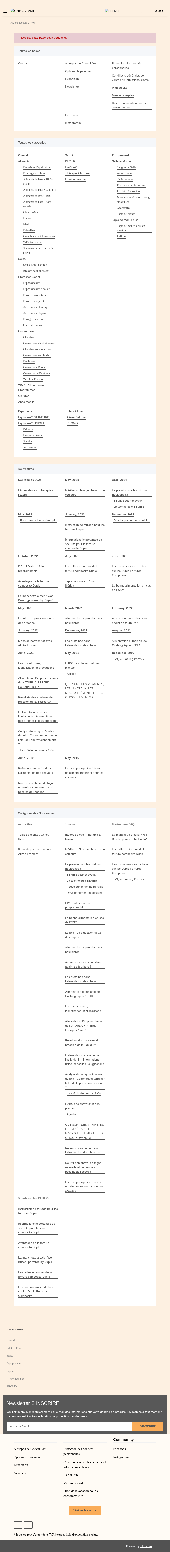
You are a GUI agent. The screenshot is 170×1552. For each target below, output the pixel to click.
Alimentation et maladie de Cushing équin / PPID (129, 643)
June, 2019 (26, 758)
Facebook (71, 115)
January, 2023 (75, 514)
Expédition (72, 78)
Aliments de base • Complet (39, 189)
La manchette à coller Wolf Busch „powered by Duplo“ (35, 598)
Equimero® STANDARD (33, 417)
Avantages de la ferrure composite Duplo (33, 583)
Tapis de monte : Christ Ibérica (80, 583)
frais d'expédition (77, 1534)
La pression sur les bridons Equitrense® (129, 492)
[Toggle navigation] (5, 9)
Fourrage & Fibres (34, 173)
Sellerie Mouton (122, 161)
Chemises (28, 337)
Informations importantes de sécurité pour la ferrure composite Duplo (83, 544)
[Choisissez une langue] (115, 11)
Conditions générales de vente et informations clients (130, 78)
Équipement (14, 1363)
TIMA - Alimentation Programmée (31, 387)
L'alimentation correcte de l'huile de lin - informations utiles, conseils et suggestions (37, 716)
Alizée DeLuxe (76, 417)
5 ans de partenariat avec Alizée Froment (35, 643)
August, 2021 (121, 630)
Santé (10, 1355)
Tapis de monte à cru (126, 220)
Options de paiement (78, 71)
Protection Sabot (29, 276)
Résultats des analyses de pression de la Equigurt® (35, 699)
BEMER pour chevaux (128, 500)
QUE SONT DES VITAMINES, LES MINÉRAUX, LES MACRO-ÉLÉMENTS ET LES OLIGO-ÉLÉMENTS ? (84, 690)
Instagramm (73, 122)
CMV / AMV (31, 212)
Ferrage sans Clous (34, 319)
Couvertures (26, 331)
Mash (26, 224)
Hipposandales (31, 283)
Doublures (29, 361)
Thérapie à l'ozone (77, 173)
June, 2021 (26, 653)
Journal (70, 824)
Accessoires (123, 207)
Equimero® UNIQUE (31, 423)
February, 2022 (122, 608)
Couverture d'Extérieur (36, 373)
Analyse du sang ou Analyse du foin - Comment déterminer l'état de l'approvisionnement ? (38, 737)
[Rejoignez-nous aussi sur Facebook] (18, 1525)
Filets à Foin (75, 411)
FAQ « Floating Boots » (129, 659)
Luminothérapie (75, 179)
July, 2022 (72, 556)
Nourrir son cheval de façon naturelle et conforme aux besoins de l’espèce (36, 787)
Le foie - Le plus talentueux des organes (36, 620)
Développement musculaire (131, 520)
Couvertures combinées (36, 355)
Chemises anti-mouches (37, 349)
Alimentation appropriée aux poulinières (83, 620)
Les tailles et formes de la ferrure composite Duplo (82, 568)
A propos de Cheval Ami (80, 63)
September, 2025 (29, 479)
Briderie (28, 429)
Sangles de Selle (126, 167)
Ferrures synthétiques (35, 295)
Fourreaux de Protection (131, 185)
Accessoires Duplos (34, 313)
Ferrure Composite (34, 301)
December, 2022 (123, 514)
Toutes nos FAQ (123, 824)
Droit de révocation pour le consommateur (129, 105)
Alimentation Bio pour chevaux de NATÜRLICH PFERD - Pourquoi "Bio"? (38, 682)
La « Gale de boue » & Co (37, 750)
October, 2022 (28, 556)
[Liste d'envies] (141, 11)
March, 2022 (73, 608)
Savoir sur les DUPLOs (34, 1198)
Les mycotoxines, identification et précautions (36, 665)
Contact (23, 63)
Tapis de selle (125, 179)
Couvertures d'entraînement (39, 343)
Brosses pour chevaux (36, 270)
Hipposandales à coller (36, 289)
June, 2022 (119, 556)
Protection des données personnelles (127, 65)
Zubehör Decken (33, 379)
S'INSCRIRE (148, 1426)
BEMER (70, 161)
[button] (99, 11)
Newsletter (72, 86)
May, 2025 (72, 479)
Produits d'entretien (128, 191)
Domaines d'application (37, 167)
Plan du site (119, 87)
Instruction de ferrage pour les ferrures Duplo (85, 527)
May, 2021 (72, 653)
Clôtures (23, 395)
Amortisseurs (124, 173)
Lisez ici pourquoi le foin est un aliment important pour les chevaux (84, 773)
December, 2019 (123, 653)
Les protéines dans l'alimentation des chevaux (82, 643)
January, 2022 (28, 630)
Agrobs (71, 673)
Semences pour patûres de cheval (38, 250)
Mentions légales (123, 95)
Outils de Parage (32, 325)
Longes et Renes (32, 435)
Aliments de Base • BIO (37, 195)
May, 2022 (25, 608)
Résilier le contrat (85, 1510)
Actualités (25, 824)
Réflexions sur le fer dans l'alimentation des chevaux (35, 770)
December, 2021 (76, 630)
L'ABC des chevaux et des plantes (82, 665)
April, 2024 (119, 479)
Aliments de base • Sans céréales (37, 204)
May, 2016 (72, 758)
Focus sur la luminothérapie (38, 520)
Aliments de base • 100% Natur (38, 181)
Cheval (11, 1340)
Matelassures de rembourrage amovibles (134, 199)
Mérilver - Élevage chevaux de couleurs (85, 492)
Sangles (27, 441)
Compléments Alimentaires (39, 236)
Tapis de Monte (126, 213)
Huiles (27, 218)
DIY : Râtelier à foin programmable (31, 568)
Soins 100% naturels (35, 264)
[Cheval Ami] (22, 11)
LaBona (121, 236)
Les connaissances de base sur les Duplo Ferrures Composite (130, 571)
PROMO (72, 423)
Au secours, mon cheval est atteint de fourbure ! (130, 620)
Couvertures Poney (34, 367)
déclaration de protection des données (61, 1416)
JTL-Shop (146, 1546)
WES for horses (32, 242)
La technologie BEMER (129, 506)
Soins (22, 258)
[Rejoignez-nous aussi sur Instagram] (28, 1525)
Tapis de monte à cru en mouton (131, 228)
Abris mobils (26, 401)
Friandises (29, 230)
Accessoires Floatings (35, 307)
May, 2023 (25, 514)
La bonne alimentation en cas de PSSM (131, 588)
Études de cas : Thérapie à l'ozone (36, 492)
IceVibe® (71, 167)
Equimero (12, 1371)
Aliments (23, 161)
